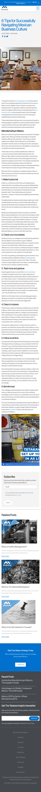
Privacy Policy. (30, 723)
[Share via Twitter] (7, 36)
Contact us (13, 409)
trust (8, 194)
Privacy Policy (18, 495)
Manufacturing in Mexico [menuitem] (20, 732)
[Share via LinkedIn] (5, 36)
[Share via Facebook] (3, 36)
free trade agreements (21, 101)
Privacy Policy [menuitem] (20, 772)
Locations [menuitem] (20, 747)
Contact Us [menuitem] (20, 762)
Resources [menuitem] (20, 752)
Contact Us (20, 664)
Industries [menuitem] (21, 742)
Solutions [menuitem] (20, 737)
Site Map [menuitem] (20, 767)
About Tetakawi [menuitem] (20, 757)
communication (29, 272)
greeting (29, 258)
